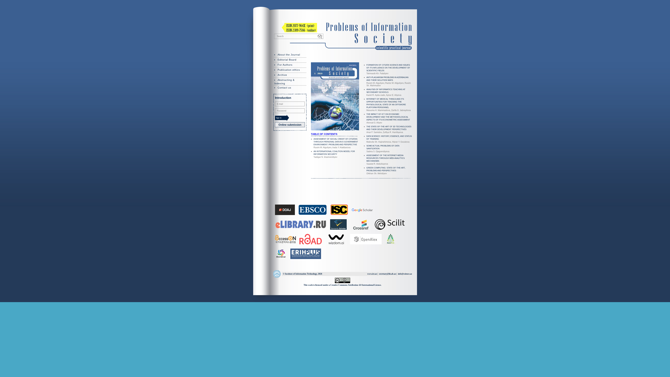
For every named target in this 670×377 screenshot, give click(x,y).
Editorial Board (287, 59)
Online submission (289, 124)
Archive (282, 74)
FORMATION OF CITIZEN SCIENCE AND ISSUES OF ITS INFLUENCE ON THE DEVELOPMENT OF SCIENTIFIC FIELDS (388, 68)
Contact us (284, 87)
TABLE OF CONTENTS (324, 134)
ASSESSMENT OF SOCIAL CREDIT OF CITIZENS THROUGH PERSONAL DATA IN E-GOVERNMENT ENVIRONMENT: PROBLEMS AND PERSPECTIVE (336, 142)
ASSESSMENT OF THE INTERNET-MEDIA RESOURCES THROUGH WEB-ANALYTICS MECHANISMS (385, 158)
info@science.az (405, 274)
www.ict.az (372, 274)
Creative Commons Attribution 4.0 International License (355, 285)
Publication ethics (289, 69)
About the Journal (289, 54)
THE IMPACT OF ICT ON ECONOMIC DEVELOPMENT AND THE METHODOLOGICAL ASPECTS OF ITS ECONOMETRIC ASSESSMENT (388, 117)
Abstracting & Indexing (284, 82)
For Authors (285, 64)
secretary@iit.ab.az (387, 274)
